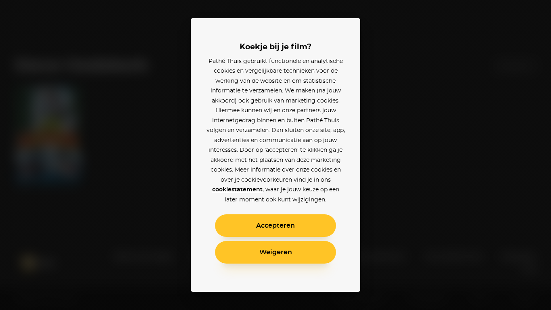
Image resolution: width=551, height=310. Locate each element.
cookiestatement (237, 190)
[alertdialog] (275, 155)
